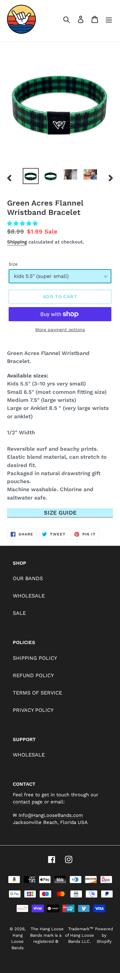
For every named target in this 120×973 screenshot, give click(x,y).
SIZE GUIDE (60, 512)
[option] (31, 176)
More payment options (60, 329)
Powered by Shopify (104, 935)
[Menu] (109, 19)
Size (13, 264)
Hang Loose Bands (17, 941)
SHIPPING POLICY (35, 658)
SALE (19, 613)
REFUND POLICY (33, 675)
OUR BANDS (28, 578)
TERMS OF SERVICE (37, 693)
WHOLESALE (29, 596)
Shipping (17, 242)
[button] (23, 223)
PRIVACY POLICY (33, 710)
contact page (28, 802)
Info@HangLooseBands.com (51, 815)
